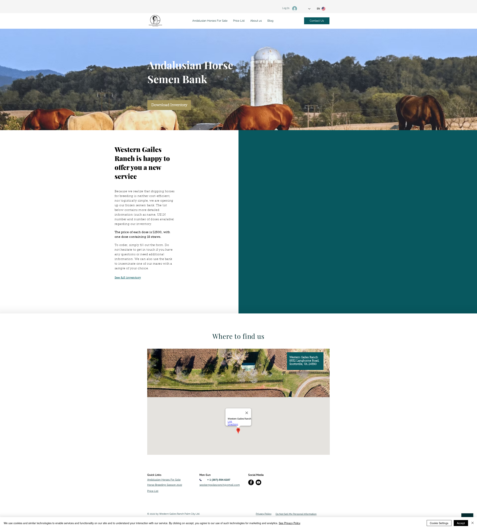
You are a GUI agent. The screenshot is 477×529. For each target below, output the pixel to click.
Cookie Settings (439, 523)
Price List (152, 490)
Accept (461, 523)
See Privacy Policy (289, 523)
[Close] (472, 523)
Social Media (256, 474)
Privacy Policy (263, 513)
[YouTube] (258, 482)
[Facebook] (251, 482)
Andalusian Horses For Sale (164, 479)
